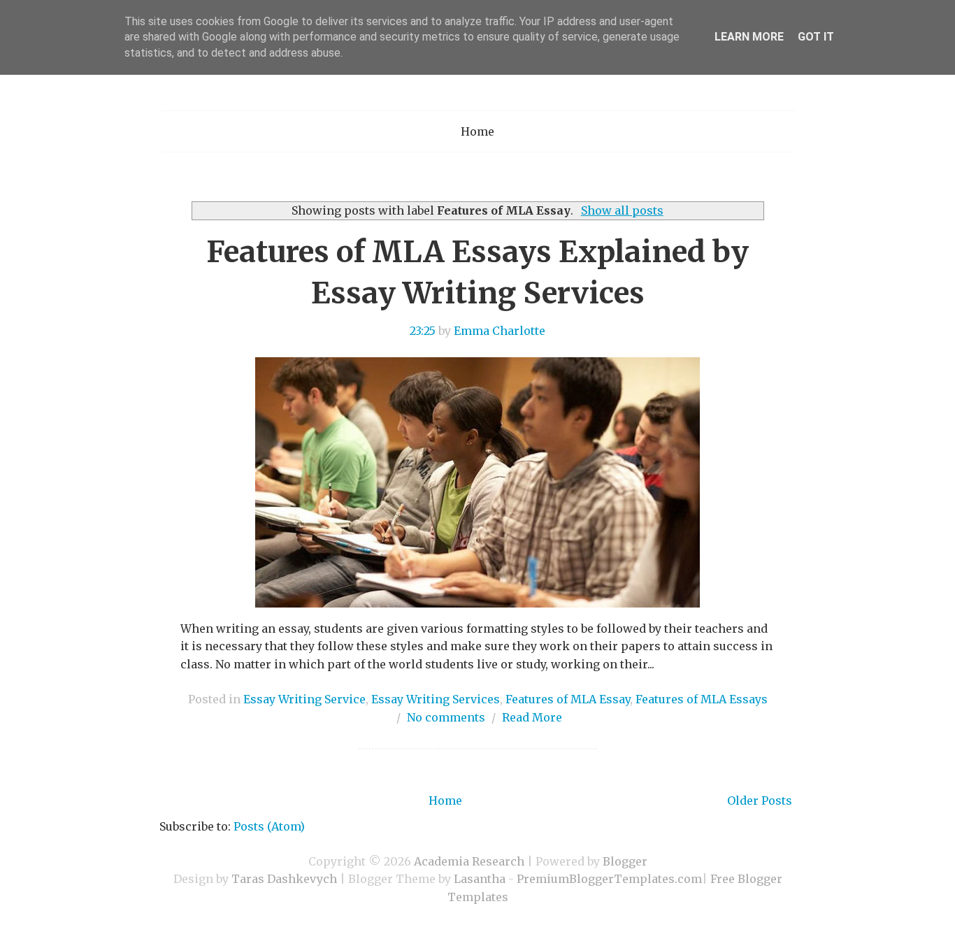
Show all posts (622, 210)
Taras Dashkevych (284, 879)
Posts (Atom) (269, 826)
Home (477, 131)
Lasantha (479, 879)
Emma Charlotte (499, 331)
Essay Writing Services (435, 699)
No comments (446, 717)
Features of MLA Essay (567, 699)
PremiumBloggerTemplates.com (609, 879)
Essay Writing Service (304, 699)
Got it (816, 36)
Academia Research (469, 861)
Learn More (749, 36)
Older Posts (759, 800)
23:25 (423, 331)
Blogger (625, 861)
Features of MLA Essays (702, 699)
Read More (532, 717)
